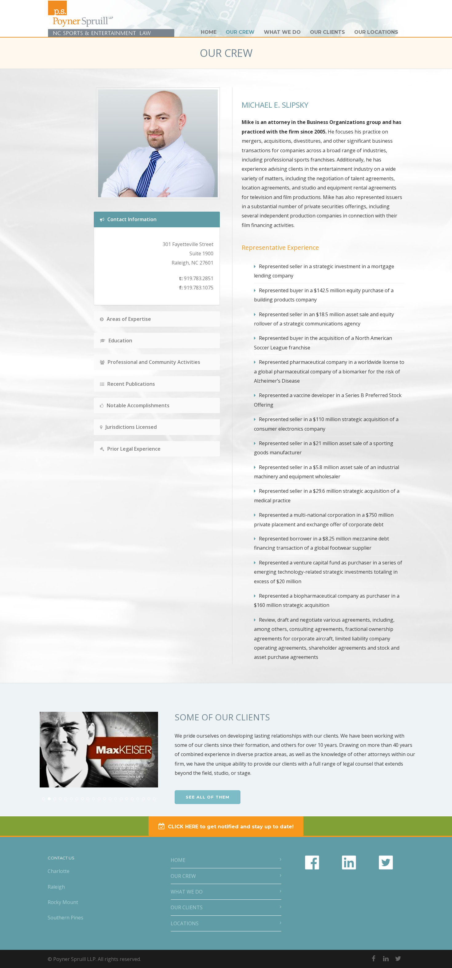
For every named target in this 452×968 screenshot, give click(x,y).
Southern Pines (65, 917)
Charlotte (58, 871)
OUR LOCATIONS (376, 32)
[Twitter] (398, 958)
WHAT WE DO (282, 32)
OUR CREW (240, 32)
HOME (208, 32)
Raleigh (56, 886)
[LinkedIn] (386, 958)
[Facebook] (373, 958)
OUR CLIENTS (327, 32)
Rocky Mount (63, 902)
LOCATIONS (185, 923)
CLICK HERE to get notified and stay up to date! (231, 827)
